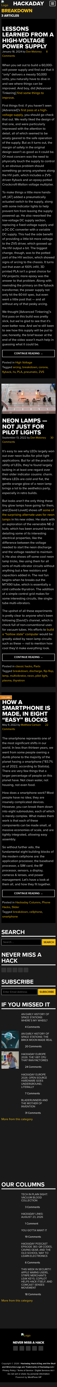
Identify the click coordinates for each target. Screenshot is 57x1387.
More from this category (17, 1119)
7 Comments (32, 1093)
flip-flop (48, 671)
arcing (17, 367)
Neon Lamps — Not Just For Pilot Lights (24, 426)
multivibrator (18, 675)
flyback (6, 372)
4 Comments (32, 1027)
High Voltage (23, 362)
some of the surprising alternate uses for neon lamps (28, 514)
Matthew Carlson (31, 725)
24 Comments (32, 1067)
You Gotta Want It (34, 1230)
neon (30, 675)
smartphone (10, 916)
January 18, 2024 (12, 51)
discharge (35, 671)
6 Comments (32, 1262)
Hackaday (28, 3)
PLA (19, 372)
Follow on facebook (3, 970)
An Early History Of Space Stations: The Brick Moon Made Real (36, 1037)
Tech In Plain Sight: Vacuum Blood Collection (34, 1197)
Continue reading (33, 354)
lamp (5, 675)
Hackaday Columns (28, 902)
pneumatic (30, 372)
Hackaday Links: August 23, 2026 (32, 1215)
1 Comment (31, 1223)
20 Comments (33, 1046)
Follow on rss (20, 970)
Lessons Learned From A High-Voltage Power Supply (28, 37)
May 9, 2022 (9, 725)
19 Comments (32, 1236)
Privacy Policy (9, 1370)
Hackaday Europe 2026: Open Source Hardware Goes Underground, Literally (34, 1081)
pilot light (41, 675)
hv (14, 372)
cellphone (35, 912)
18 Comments (32, 1294)
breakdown (29, 367)
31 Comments (32, 1113)
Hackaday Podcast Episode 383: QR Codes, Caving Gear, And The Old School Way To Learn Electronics (36, 1250)
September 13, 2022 (14, 437)
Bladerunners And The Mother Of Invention (34, 1103)
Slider (15, 907)
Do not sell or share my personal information (29, 1374)
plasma (7, 680)
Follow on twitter (9, 970)
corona (43, 367)
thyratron (19, 680)
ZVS (41, 372)
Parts (37, 666)
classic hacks (23, 666)
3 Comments (32, 1207)
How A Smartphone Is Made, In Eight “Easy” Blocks (26, 711)
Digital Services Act (44, 1370)
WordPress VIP (34, 1377)
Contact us (26, 970)
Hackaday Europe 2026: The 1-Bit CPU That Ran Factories (34, 1057)
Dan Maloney (34, 51)
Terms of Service (25, 1370)
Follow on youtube (15, 970)
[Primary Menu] (53, 3)
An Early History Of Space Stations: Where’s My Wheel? (35, 1017)
